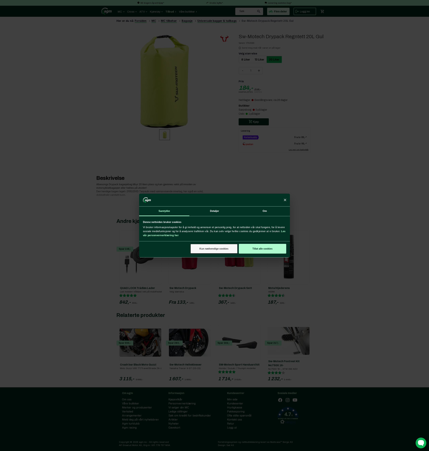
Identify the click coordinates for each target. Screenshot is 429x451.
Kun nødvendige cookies (213, 248)
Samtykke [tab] (164, 210)
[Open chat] (421, 443)
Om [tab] (265, 210)
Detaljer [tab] (214, 210)
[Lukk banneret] (285, 200)
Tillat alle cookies (262, 248)
